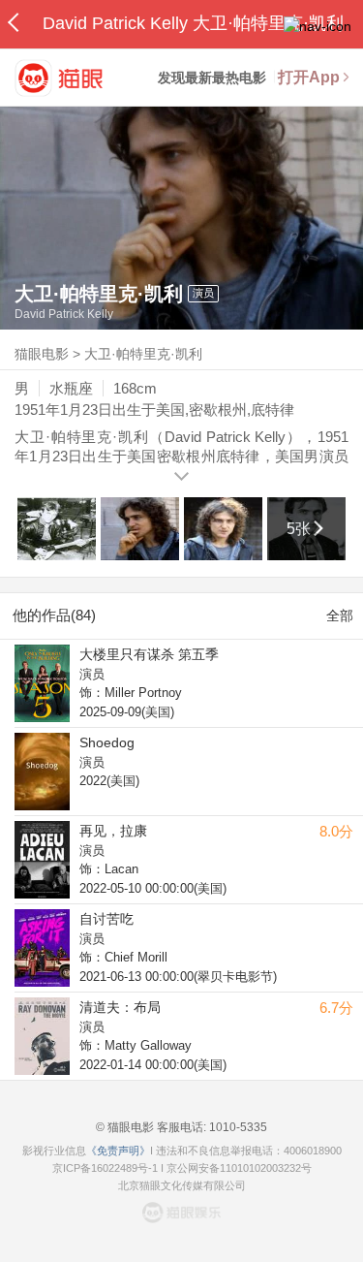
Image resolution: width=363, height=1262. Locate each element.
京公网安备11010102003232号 (239, 1168)
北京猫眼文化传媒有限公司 (182, 1185)
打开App (309, 77)
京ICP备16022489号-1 (105, 1168)
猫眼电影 (42, 354)
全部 (339, 615)
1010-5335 (236, 1127)
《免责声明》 (118, 1150)
